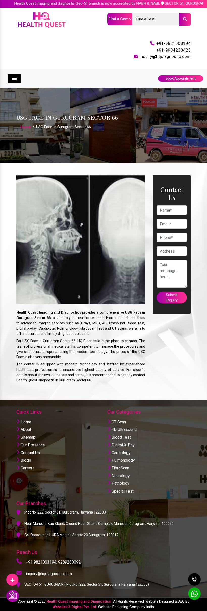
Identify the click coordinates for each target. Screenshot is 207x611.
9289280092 (69, 562)
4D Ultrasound (124, 429)
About (25, 429)
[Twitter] (12, 578)
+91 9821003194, (41, 562)
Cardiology (121, 452)
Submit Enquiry (172, 297)
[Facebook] (12, 578)
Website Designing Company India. (126, 607)
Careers (27, 468)
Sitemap (27, 437)
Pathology (120, 483)
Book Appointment (181, 78)
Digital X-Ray (123, 445)
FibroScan (120, 468)
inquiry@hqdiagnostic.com (165, 56)
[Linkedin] (12, 578)
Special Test (122, 491)
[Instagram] (12, 578)
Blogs (25, 460)
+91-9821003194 (173, 43)
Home (25, 127)
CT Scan (118, 422)
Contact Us (30, 452)
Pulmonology (123, 460)
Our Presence (32, 445)
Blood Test (121, 437)
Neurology (120, 475)
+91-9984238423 (173, 50)
